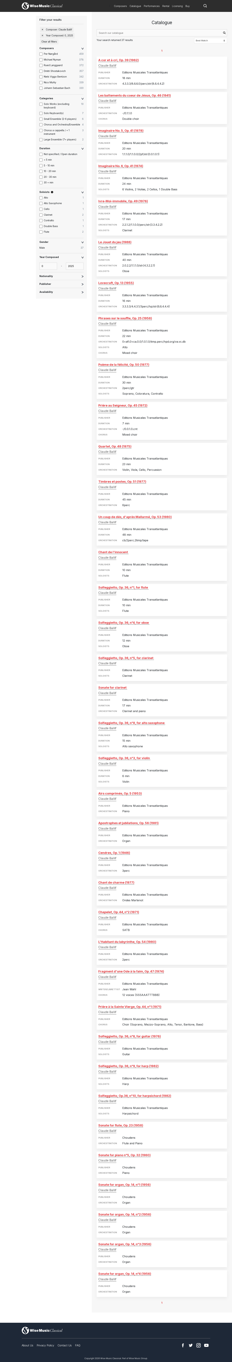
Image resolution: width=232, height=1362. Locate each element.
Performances (152, 6)
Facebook (183, 1345)
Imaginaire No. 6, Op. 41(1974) (120, 166)
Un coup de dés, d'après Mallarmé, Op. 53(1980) (135, 517)
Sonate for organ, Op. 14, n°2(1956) (124, 1214)
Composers (120, 6)
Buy (187, 6)
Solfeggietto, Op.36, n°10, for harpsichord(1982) (134, 1096)
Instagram (198, 1345)
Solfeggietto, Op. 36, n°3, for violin (124, 758)
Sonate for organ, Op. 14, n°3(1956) (124, 1244)
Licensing (177, 6)
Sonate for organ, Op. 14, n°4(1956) (124, 1273)
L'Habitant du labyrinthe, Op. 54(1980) (127, 942)
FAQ (77, 1345)
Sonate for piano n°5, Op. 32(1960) (124, 1155)
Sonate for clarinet (112, 687)
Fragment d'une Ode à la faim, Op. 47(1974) (131, 971)
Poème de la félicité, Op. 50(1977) (123, 364)
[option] (63, 54)
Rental (165, 6)
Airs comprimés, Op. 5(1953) (120, 793)
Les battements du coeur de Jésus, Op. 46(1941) (134, 95)
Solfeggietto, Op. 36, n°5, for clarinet (125, 658)
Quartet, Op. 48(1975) (114, 446)
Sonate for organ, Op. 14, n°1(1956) (124, 1184)
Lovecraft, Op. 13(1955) (116, 283)
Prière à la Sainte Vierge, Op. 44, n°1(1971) (129, 1006)
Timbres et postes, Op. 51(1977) (122, 481)
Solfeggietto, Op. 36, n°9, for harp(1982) (128, 1066)
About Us (27, 1345)
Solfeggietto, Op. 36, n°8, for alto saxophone (131, 723)
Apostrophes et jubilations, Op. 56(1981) (128, 823)
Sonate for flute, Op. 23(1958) (120, 1125)
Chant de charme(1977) (116, 882)
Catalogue (135, 6)
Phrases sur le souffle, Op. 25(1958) (125, 318)
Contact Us (65, 1345)
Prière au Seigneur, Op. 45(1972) (122, 405)
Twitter (191, 1345)
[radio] (63, 248)
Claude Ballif (107, 65)
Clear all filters (49, 41)
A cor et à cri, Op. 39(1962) (118, 60)
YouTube (206, 1345)
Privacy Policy (45, 1345)
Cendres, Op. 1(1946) (114, 853)
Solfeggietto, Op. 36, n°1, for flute (123, 587)
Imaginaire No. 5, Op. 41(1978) (121, 130)
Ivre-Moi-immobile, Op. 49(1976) (123, 201)
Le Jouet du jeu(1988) (114, 242)
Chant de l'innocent (113, 552)
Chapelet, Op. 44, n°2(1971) (118, 912)
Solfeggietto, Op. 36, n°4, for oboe (123, 622)
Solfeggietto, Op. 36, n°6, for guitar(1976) (129, 1036)
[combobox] (162, 32)
